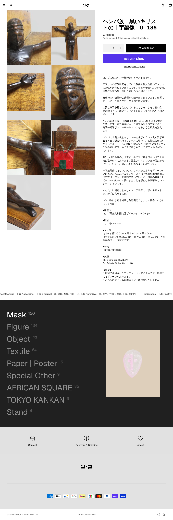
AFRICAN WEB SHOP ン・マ (27, 514)
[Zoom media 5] (29, 147)
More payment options (134, 66)
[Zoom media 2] (73, 37)
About (140, 445)
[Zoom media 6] (73, 147)
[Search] (11, 5)
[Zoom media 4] (73, 92)
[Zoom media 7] (29, 202)
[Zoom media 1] (29, 37)
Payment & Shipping (86, 445)
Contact (32, 445)
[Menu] (4, 5)
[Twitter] (164, 515)
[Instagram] (158, 515)
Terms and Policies (86, 514)
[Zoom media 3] (29, 92)
